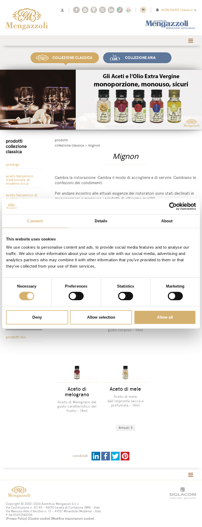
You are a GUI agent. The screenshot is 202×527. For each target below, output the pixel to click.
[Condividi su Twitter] (116, 456)
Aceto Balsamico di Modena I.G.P (21, 197)
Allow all (165, 317)
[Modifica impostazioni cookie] (72, 518)
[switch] (76, 296)
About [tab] (167, 221)
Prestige (12, 164)
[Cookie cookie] (39, 518)
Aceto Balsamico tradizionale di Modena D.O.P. (19, 180)
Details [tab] (101, 221)
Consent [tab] (35, 221)
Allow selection (101, 317)
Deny (37, 317)
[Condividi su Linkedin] (96, 456)
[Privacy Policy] (16, 518)
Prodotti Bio (16, 337)
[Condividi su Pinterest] (125, 456)
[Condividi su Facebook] (106, 456)
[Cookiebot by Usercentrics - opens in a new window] (173, 206)
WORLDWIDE (177, 10)
